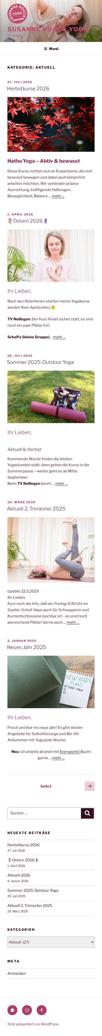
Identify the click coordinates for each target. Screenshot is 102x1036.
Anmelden (16, 973)
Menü (53, 49)
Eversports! (70, 751)
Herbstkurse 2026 (28, 89)
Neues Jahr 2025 (26, 647)
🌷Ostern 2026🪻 (28, 221)
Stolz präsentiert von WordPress (33, 1024)
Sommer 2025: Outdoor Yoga (40, 362)
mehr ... (58, 196)
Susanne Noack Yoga (48, 29)
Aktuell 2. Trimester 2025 (36, 509)
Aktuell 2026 (18, 875)
